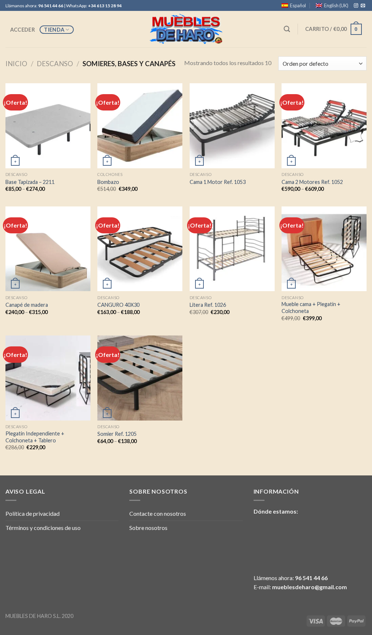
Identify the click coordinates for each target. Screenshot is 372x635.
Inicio (16, 64)
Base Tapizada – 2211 (29, 182)
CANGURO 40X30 (118, 305)
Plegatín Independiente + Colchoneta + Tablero (34, 436)
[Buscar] (287, 29)
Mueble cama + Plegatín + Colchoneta (311, 307)
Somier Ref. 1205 (117, 434)
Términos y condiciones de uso (43, 527)
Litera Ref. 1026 (208, 305)
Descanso (55, 64)
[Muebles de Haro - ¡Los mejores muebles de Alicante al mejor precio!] (186, 29)
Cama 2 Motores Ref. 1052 (312, 182)
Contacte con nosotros (157, 513)
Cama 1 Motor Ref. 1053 (218, 182)
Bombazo (108, 182)
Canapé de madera (26, 305)
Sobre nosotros (148, 527)
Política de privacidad (32, 513)
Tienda (54, 30)
